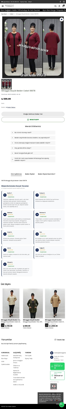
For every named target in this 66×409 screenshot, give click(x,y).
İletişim (30, 1)
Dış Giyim (4, 14)
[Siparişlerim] (59, 6)
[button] (62, 19)
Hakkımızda (4, 355)
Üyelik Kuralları (5, 364)
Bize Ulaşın (4, 358)
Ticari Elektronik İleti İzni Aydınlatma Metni (19, 380)
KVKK (2, 361)
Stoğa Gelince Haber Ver (33, 114)
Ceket (11, 14)
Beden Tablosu (11, 107)
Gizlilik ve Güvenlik (18, 385)
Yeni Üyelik (28, 355)
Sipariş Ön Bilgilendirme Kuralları (17, 373)
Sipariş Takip (23, 1)
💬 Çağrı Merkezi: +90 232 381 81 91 (10, 1)
